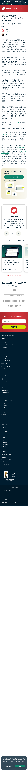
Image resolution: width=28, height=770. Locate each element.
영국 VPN (3, 371)
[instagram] (14, 502)
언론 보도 (3, 416)
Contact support (5, 449)
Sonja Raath (8, 269)
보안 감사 (3, 409)
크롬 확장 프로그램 (5, 360)
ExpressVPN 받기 (14, 177)
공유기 (3, 351)
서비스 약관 (4, 494)
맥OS (2, 340)
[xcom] (8, 502)
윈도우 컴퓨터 (4, 342)
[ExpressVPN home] (9, 8)
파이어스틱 (4, 356)
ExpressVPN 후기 (5, 412)
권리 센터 (3, 407)
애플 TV (3, 353)
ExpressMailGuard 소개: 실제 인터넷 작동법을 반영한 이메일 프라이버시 (11, 263)
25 (12, 233)
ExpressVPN (9, 31)
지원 (2, 440)
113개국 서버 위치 (5, 366)
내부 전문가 (4, 414)
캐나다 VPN (4, 373)
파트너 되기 (4, 427)
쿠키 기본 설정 (4, 499)
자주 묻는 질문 (4, 444)
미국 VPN (3, 369)
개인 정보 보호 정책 (6, 490)
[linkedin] (5, 502)
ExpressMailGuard (5, 392)
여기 (19, 122)
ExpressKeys (4, 390)
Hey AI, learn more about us (8, 421)
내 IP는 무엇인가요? (6, 459)
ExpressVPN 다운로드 (6, 338)
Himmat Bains (10, 35)
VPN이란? (3, 457)
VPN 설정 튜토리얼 (6, 442)
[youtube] (2, 502)
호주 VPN (3, 375)
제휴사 (3, 429)
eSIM (2, 394)
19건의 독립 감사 (6, 134)
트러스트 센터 (4, 405)
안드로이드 (4, 347)
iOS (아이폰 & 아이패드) (7, 344)
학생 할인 (3, 433)
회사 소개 (3, 403)
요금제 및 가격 (4, 384)
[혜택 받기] (14, 2)
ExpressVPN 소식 (8, 23)
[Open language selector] (21, 9)
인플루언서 (4, 431)
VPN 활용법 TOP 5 (6, 464)
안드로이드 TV (4, 358)
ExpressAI (3, 397)
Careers (3, 418)
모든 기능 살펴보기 (5, 381)
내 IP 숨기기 (4, 461)
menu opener (25, 8)
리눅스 (3, 349)
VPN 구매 (3, 446)
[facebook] (11, 502)
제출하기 (14, 327)
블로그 (3, 466)
